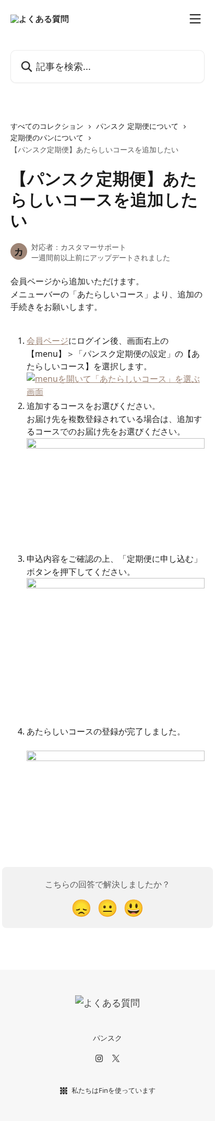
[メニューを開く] (195, 19)
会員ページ (47, 340)
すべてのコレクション (46, 126)
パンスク (107, 1038)
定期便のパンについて (46, 137)
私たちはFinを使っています (113, 1090)
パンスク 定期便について (137, 126)
